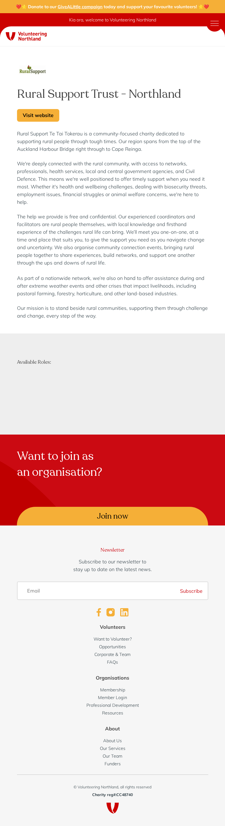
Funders (113, 763)
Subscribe (191, 591)
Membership (112, 689)
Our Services (112, 748)
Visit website (38, 115)
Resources (112, 713)
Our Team (112, 756)
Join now (112, 516)
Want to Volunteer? (113, 639)
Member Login (112, 697)
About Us (112, 740)
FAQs (112, 662)
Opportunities (112, 646)
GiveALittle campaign (80, 6)
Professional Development (112, 705)
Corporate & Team (112, 654)
